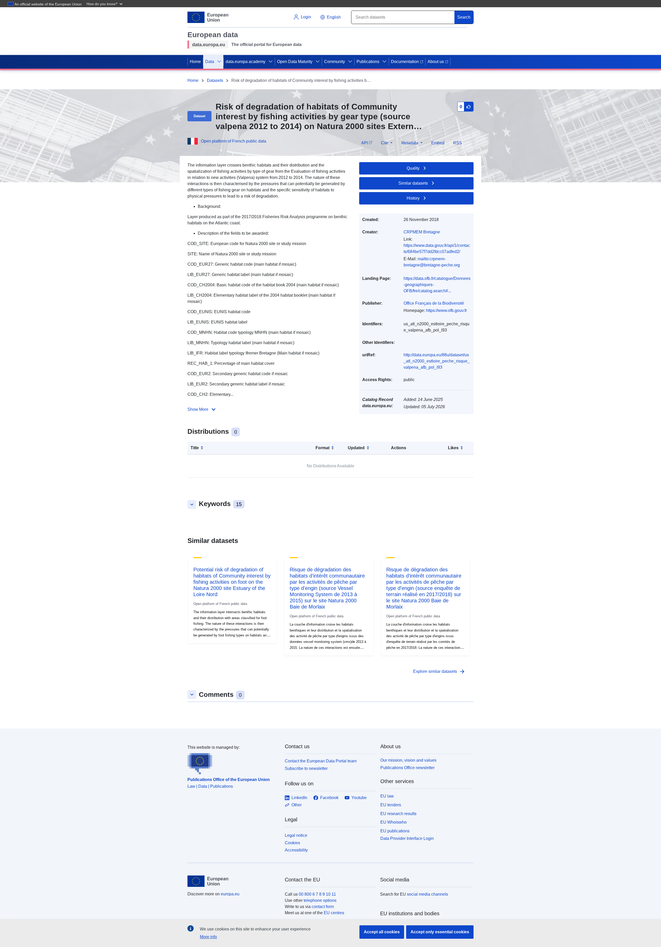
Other (297, 805)
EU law (387, 796)
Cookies (292, 843)
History (413, 198)
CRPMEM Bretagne (422, 232)
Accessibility (296, 850)
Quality (413, 168)
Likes (453, 448)
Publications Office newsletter (407, 768)
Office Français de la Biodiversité (434, 303)
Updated (356, 448)
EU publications (395, 831)
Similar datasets (413, 183)
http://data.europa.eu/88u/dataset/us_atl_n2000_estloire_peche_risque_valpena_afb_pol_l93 (437, 361)
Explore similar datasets (439, 671)
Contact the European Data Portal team (321, 761)
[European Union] (233, 881)
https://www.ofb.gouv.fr (446, 310)
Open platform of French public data (233, 141)
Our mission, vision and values (408, 760)
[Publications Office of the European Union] (233, 762)
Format (322, 448)
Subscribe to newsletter (306, 768)
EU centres (334, 913)
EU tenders (390, 805)
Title (195, 448)
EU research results (398, 813)
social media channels (427, 894)
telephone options (320, 900)
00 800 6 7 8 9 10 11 (317, 894)
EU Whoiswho (393, 822)
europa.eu (230, 894)
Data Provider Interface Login (407, 838)
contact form (323, 906)
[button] (105, 3)
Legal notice (296, 835)
